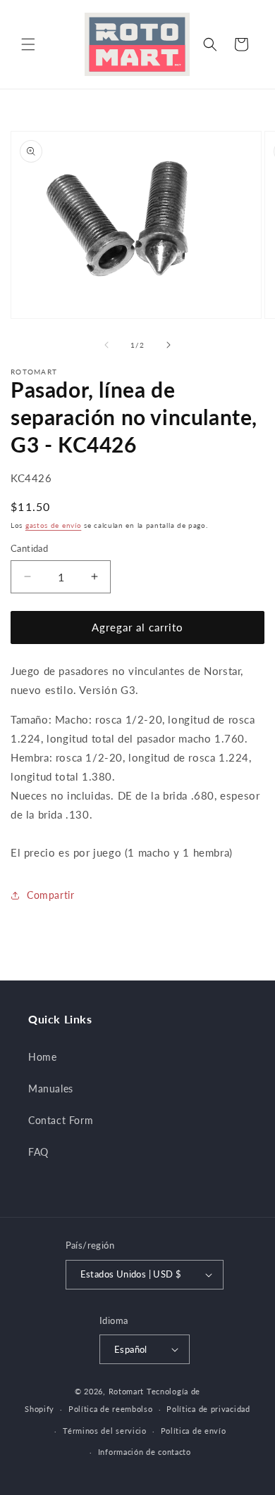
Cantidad (29, 548)
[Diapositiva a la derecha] (168, 344)
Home (42, 1057)
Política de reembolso (110, 1408)
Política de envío (193, 1430)
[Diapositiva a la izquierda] (106, 344)
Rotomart (127, 1391)
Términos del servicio (105, 1430)
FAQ (38, 1152)
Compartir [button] (50, 895)
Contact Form (60, 1120)
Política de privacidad (208, 1408)
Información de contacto (144, 1451)
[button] (28, 44)
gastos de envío (53, 525)
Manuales (50, 1089)
